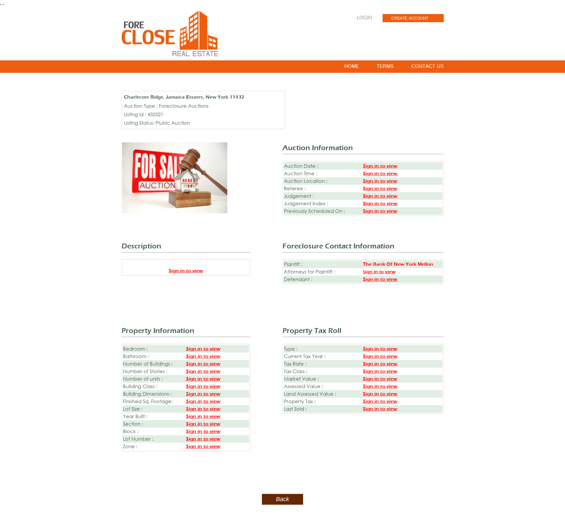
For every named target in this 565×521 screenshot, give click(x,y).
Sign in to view (380, 166)
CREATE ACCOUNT (409, 19)
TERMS (385, 67)
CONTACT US (427, 67)
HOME (351, 67)
